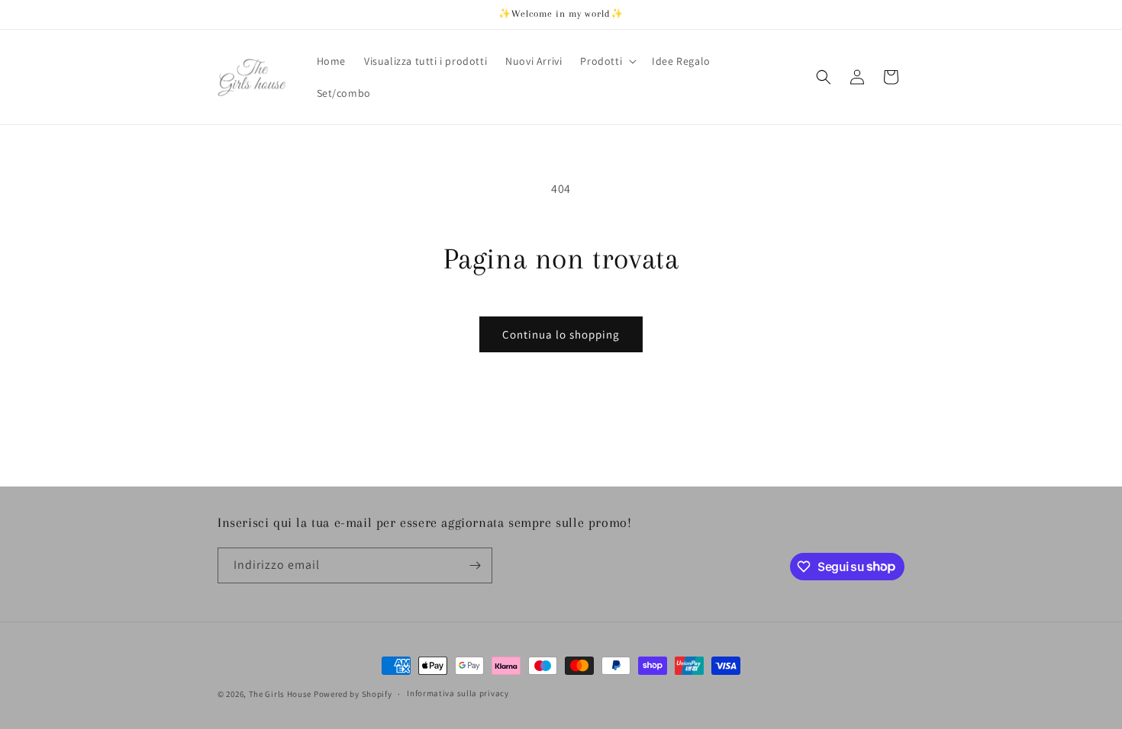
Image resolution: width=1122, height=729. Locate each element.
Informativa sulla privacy (458, 693)
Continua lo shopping (561, 334)
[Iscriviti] (475, 565)
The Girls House (281, 694)
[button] (607, 61)
